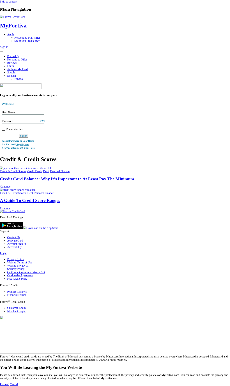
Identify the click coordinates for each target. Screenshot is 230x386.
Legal (3, 253)
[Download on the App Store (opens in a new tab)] (40, 228)
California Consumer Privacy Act (26, 272)
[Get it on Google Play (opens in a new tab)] (11, 228)
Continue (5, 186)
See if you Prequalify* (27, 40)
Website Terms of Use (19, 262)
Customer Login (16, 307)
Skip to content (8, 1)
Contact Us (13, 237)
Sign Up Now (22, 145)
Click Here (29, 148)
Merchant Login (16, 311)
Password (7, 121)
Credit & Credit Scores (13, 171)
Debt (46, 171)
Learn (10, 65)
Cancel (14, 384)
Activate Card (15, 240)
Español (19, 78)
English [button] (11, 75)
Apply (10, 34)
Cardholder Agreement (20, 275)
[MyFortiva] (12, 211)
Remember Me (14, 129)
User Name (8, 112)
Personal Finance (60, 171)
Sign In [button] (4, 46)
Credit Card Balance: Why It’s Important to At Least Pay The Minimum (67, 179)
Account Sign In (16, 243)
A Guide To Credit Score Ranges (30, 200)
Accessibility (14, 247)
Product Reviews (17, 291)
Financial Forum (16, 294)
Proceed (4, 384)
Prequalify (13, 56)
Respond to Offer (17, 59)
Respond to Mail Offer (27, 37)
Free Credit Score (17, 278)
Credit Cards (34, 171)
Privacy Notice (15, 259)
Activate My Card (17, 69)
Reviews (12, 62)
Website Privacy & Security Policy (17, 267)
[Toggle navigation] (1, 51)
